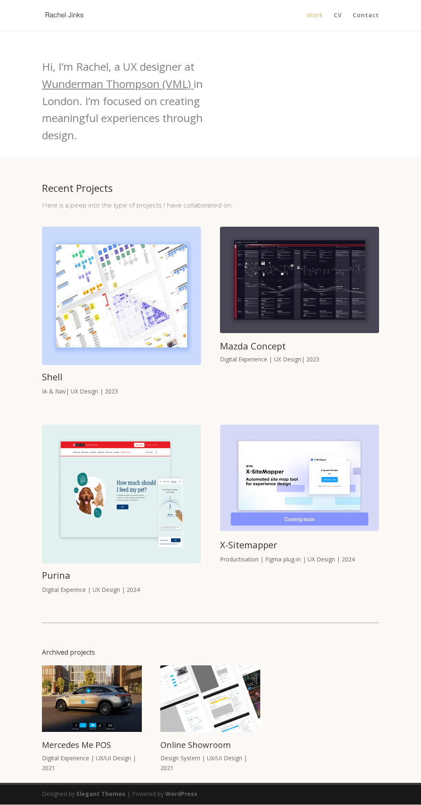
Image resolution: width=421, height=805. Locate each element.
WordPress (181, 794)
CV (338, 15)
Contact (366, 15)
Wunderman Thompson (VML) (116, 83)
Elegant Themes (100, 794)
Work (315, 15)
